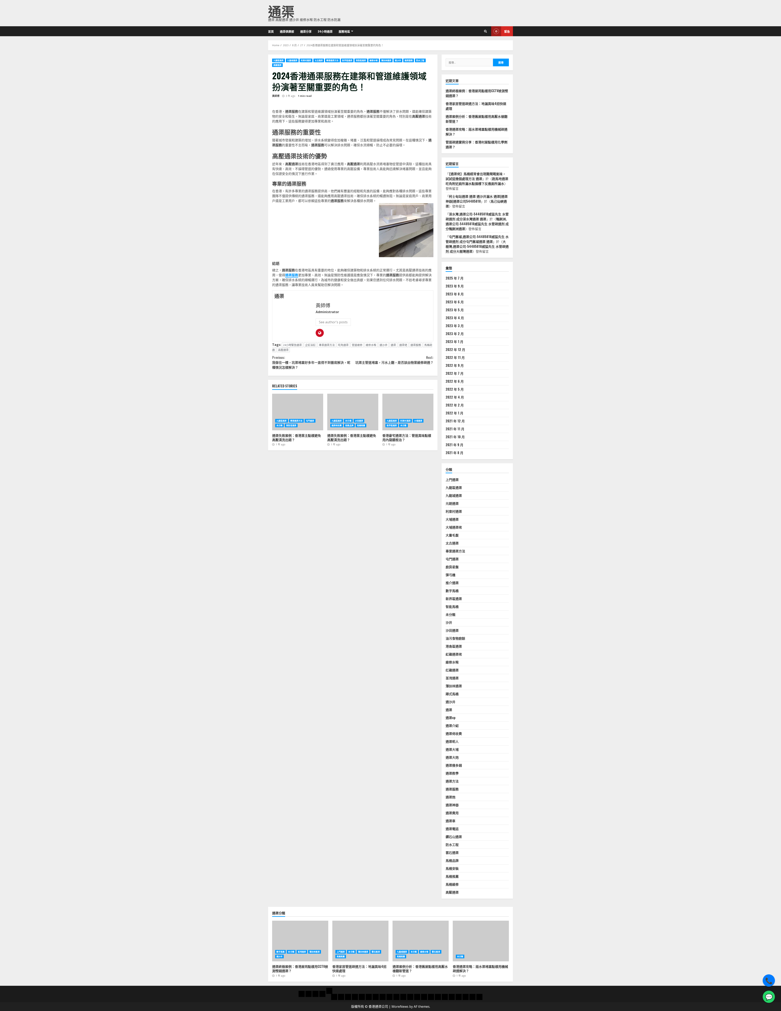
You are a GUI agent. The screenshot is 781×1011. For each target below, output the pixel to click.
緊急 (507, 31)
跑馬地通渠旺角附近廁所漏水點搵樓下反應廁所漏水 (477, 181)
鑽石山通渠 (454, 836)
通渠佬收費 (337, 425)
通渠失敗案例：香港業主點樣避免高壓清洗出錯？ (297, 412)
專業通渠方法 (332, 60)
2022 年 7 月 (455, 373)
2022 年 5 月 (455, 389)
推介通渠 (452, 582)
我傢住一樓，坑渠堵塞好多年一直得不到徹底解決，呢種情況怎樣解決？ (311, 362)
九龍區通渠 (278, 60)
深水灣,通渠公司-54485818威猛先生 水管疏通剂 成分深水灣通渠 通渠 (477, 216)
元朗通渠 (452, 503)
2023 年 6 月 (455, 301)
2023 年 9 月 (455, 286)
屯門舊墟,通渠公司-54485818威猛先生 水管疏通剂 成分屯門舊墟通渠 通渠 (477, 239)
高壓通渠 (277, 65)
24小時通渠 (325, 31)
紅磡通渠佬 (454, 654)
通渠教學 (452, 773)
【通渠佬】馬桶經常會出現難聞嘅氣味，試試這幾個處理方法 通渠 (476, 176)
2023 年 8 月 (455, 294)
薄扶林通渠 (386, 60)
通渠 (281, 11)
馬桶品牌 (349, 425)
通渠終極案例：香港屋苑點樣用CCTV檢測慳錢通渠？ (300, 941)
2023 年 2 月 (455, 333)
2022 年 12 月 (455, 349)
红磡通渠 (452, 670)
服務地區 (344, 31)
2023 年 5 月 (455, 309)
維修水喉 (374, 60)
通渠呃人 (452, 741)
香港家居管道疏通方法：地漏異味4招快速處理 (360, 941)
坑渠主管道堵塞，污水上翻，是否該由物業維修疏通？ (394, 360)
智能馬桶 (452, 606)
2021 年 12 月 (455, 421)
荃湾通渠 (452, 677)
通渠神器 (452, 804)
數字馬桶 (452, 590)
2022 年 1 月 (454, 413)
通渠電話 (452, 828)
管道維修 (357, 345)
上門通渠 (452, 479)
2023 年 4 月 (455, 317)
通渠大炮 (452, 757)
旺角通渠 (343, 345)
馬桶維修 (452, 884)
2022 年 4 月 (455, 397)
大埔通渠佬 (454, 527)
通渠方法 (452, 781)
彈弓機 (450, 574)
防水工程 (420, 60)
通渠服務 (409, 60)
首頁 (271, 31)
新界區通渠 (347, 60)
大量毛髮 (452, 535)
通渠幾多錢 (454, 765)
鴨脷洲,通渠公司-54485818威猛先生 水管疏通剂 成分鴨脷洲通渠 (477, 223)
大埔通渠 (418, 420)
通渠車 (450, 820)
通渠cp (450, 717)
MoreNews (400, 1006)
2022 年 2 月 (455, 405)
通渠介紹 (452, 725)
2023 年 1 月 (454, 341)
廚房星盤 (452, 566)
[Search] (485, 31)
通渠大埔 (452, 749)
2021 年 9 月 (454, 444)
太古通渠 (319, 60)
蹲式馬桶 (452, 693)
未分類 (279, 425)
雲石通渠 (452, 852)
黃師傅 (275, 96)
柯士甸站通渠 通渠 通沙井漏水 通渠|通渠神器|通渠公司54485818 (477, 199)
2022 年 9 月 (455, 365)
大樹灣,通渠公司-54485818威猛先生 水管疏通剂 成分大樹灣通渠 (477, 246)
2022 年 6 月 (455, 381)
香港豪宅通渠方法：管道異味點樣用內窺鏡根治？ (407, 412)
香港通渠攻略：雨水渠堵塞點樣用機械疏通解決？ (481, 941)
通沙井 (398, 60)
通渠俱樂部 (287, 31)
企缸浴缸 (310, 345)
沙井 (449, 622)
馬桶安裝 (452, 868)
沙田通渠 (359, 420)
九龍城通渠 (292, 60)
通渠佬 (403, 345)
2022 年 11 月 (455, 357)
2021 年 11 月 (455, 428)
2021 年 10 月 (455, 436)
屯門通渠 (310, 420)
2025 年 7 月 (455, 278)
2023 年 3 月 (455, 325)
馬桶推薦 (361, 425)
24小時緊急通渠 (292, 345)
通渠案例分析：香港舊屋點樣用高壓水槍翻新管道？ (421, 941)
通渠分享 (306, 31)
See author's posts (333, 322)
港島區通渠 (361, 60)
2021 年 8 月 (454, 452)
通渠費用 (452, 812)
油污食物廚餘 (455, 638)
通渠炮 (450, 797)
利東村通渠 (306, 60)
